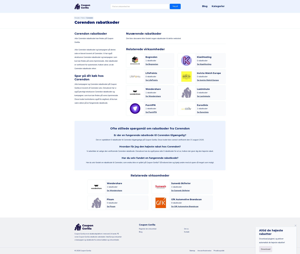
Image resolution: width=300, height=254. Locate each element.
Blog (204, 6)
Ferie (83, 18)
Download (265, 249)
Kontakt (186, 232)
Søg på (175, 6)
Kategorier (218, 6)
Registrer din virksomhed (147, 229)
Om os (186, 229)
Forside (77, 18)
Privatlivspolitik (219, 251)
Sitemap (192, 251)
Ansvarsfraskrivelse (204, 251)
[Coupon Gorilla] (82, 6)
